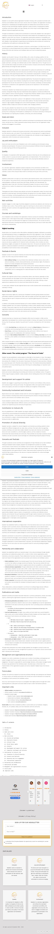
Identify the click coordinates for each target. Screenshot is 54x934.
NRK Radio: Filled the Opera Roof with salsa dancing (23, 621)
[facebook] (38, 931)
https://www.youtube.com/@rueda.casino (26, 715)
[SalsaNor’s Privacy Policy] (27, 816)
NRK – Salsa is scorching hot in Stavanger (21, 625)
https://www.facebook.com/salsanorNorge (25, 710)
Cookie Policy (17, 477)
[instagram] (44, 931)
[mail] (50, 931)
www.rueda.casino (25, 698)
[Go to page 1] (39, 805)
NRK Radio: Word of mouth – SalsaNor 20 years (22, 619)
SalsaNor (15, 789)
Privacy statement (25, 477)
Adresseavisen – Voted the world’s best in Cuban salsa (24, 635)
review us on (14, 797)
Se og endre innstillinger (27, 474)
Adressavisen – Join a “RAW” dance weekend (21, 637)
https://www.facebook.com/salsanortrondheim (31, 711)
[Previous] (28, 791)
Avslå (27, 470)
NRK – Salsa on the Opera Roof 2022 (19, 631)
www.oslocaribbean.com (25, 700)
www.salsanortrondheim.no (25, 692)
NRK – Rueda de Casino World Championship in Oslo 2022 (25, 629)
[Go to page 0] (38, 805)
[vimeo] (41, 931)
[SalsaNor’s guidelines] (27, 810)
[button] (52, 457)
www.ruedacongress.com (27, 696)
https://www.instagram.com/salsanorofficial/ (26, 713)
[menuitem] (35, 5)
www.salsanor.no (17, 690)
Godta (27, 466)
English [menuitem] (32, 5)
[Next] (50, 793)
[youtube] (47, 931)
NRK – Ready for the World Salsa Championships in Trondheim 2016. (27, 627)
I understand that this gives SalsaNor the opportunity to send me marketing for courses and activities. (26, 842)
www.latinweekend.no (21, 701)
